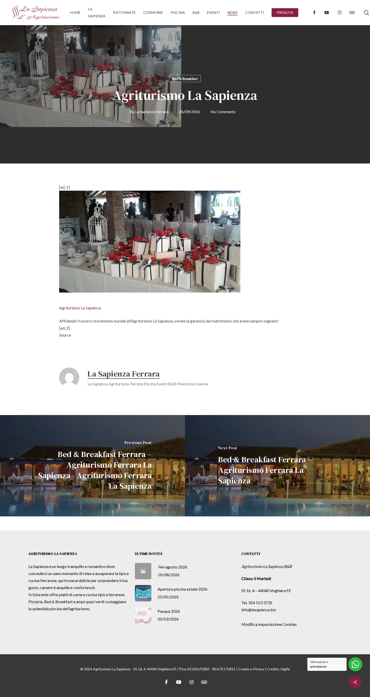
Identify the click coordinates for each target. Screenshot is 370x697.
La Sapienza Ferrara (152, 111)
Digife (285, 669)
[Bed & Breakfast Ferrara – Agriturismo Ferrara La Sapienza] (277, 465)
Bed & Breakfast (185, 78)
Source (65, 335)
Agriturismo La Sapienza (80, 307)
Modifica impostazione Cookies (269, 624)
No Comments (223, 111)
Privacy (258, 669)
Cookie (243, 669)
